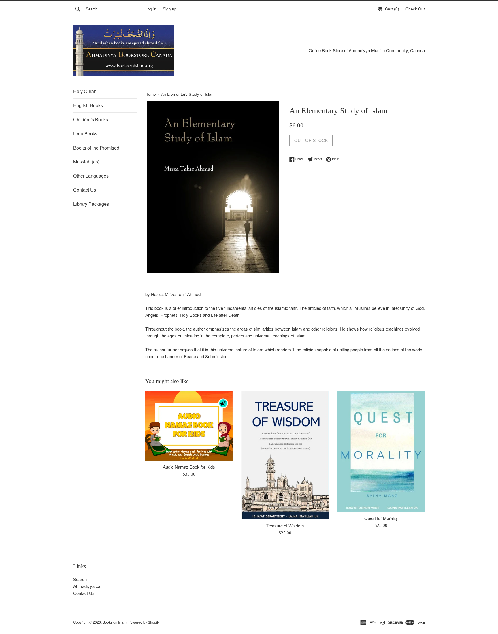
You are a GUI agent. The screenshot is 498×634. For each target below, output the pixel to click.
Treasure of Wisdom (285, 525)
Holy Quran (85, 91)
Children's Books (90, 119)
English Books (88, 105)
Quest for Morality (381, 518)
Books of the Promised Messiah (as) (96, 154)
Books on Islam (115, 622)
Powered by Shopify (144, 622)
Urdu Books (85, 133)
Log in (150, 9)
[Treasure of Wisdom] (285, 455)
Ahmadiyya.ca (86, 586)
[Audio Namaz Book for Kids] (189, 426)
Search (80, 579)
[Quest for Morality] (381, 451)
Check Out (415, 9)
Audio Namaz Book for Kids (189, 467)
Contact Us (84, 189)
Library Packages (91, 204)
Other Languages (91, 175)
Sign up (170, 9)
